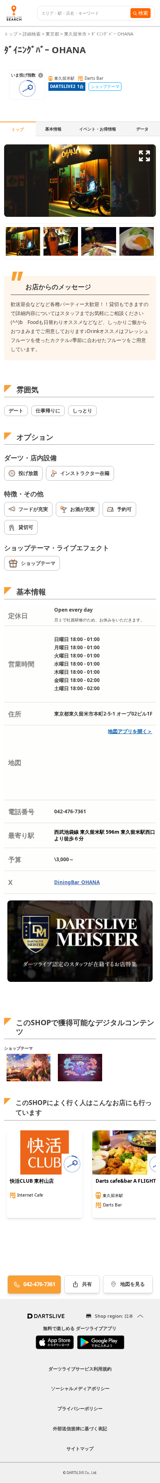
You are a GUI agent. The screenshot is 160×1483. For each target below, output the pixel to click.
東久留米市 (75, 34)
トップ (11, 34)
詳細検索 (32, 34)
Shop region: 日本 (114, 1316)
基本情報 (53, 129)
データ (142, 129)
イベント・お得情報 (97, 129)
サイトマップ (80, 1448)
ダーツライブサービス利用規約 (80, 1369)
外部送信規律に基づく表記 (80, 1428)
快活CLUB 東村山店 (32, 1181)
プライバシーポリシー (80, 1408)
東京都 (52, 34)
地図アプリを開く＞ (130, 731)
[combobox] (85, 13)
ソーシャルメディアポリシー (80, 1388)
